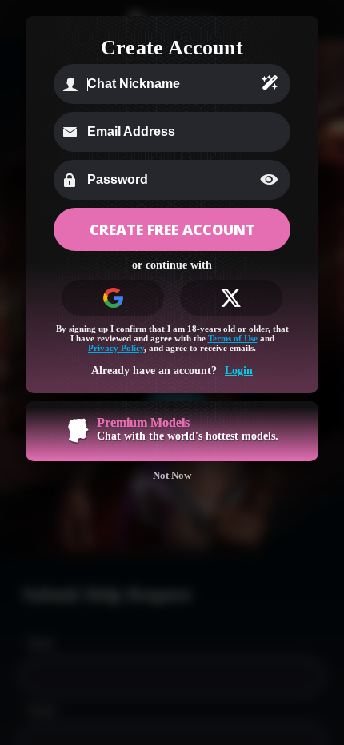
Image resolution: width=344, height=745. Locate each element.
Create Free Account (172, 229)
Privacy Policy (116, 348)
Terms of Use (233, 338)
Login (239, 370)
